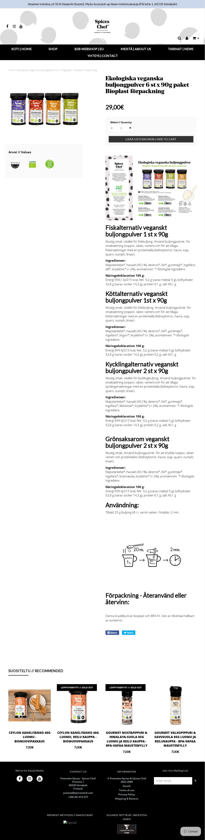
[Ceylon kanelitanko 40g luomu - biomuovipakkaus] (29, 705)
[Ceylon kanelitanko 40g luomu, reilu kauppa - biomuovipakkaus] (78, 705)
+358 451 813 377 (78, 797)
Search (127, 786)
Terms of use (126, 790)
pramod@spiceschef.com (78, 793)
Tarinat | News (180, 49)
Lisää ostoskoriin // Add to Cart (151, 139)
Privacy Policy (126, 794)
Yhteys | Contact (102, 55)
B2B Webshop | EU (89, 49)
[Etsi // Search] (177, 38)
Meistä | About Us (136, 49)
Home (11, 70)
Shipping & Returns (126, 798)
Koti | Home (21, 49)
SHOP (53, 49)
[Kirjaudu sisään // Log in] (185, 38)
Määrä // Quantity (121, 122)
